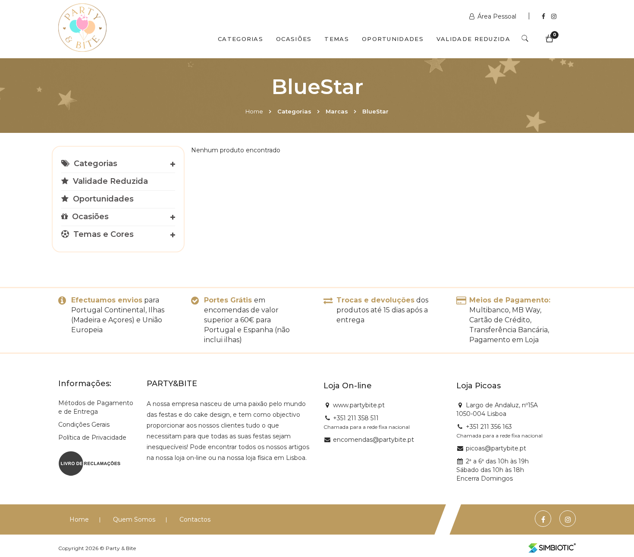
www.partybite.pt (359, 405)
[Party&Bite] (82, 28)
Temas (336, 38)
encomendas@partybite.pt (373, 440)
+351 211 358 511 (356, 418)
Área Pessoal (497, 16)
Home (254, 111)
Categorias (240, 38)
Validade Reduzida (473, 38)
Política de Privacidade (92, 437)
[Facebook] (544, 16)
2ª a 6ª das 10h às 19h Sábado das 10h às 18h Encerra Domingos (492, 469)
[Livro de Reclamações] (89, 463)
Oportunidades (393, 38)
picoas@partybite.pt (496, 448)
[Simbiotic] (552, 548)
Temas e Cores (102, 234)
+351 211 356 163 (489, 427)
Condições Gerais (84, 424)
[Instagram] (553, 16)
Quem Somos (134, 519)
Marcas (337, 111)
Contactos (194, 519)
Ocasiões (293, 38)
